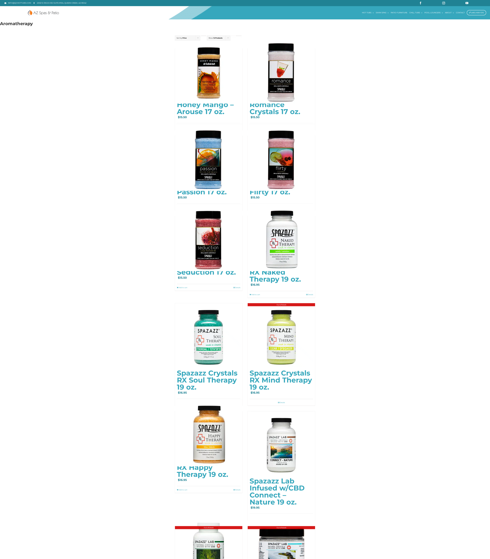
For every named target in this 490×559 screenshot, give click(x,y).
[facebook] (420, 3)
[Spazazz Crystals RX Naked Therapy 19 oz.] (281, 237)
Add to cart (183, 287)
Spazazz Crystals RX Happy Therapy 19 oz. (207, 467)
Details (237, 287)
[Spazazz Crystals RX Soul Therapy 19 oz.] (208, 335)
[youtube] (466, 3)
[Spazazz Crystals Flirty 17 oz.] (281, 157)
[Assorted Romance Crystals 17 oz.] (281, 69)
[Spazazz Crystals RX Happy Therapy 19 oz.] (208, 432)
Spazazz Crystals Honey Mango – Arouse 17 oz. (207, 104)
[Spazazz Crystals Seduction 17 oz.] (208, 237)
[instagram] (443, 3)
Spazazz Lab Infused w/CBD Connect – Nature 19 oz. (277, 491)
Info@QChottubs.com (19, 3)
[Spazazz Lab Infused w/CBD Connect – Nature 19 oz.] (281, 443)
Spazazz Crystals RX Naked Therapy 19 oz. (280, 272)
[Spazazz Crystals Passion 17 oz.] (208, 157)
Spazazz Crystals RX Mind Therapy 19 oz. (281, 380)
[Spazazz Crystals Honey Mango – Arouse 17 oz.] (208, 69)
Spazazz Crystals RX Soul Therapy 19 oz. (207, 380)
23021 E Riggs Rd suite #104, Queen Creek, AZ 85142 (61, 3)
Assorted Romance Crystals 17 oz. (275, 104)
